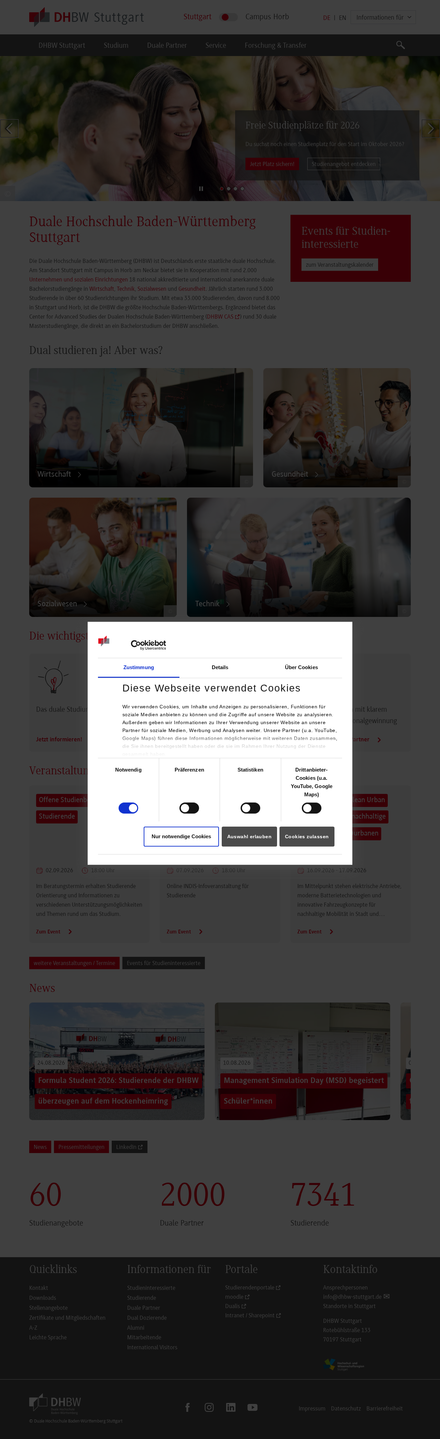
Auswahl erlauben (249, 836)
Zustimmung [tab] (138, 667)
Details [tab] (220, 667)
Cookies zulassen (307, 836)
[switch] (189, 808)
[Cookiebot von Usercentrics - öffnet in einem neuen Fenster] (136, 645)
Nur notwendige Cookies (181, 836)
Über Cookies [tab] (301, 667)
